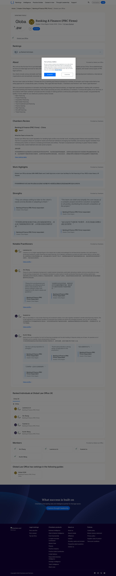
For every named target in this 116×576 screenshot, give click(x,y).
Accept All (50, 74)
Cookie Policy (58, 70)
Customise (67, 74)
